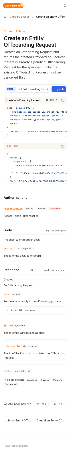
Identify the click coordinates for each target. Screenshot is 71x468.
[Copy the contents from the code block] (62, 100)
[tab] (9, 146)
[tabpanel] (35, 166)
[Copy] (47, 89)
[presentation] (33, 89)
